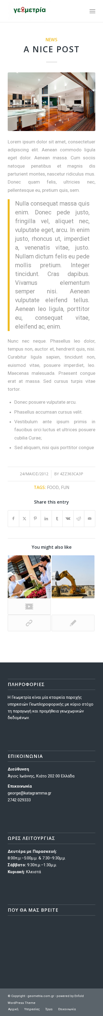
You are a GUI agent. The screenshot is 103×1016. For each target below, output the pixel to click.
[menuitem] (80, 11)
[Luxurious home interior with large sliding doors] (51, 101)
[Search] (80, 11)
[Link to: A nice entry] (73, 576)
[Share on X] (24, 518)
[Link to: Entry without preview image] (73, 623)
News (51, 40)
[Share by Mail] (89, 518)
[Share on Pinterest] (35, 518)
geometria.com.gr (40, 996)
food (53, 487)
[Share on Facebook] (13, 518)
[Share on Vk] (68, 518)
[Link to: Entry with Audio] (29, 576)
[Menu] (92, 11)
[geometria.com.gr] (43, 11)
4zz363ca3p (71, 473)
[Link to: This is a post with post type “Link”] (29, 623)
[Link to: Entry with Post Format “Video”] (29, 606)
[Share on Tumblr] (57, 518)
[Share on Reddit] (79, 518)
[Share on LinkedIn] (46, 518)
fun (65, 487)
